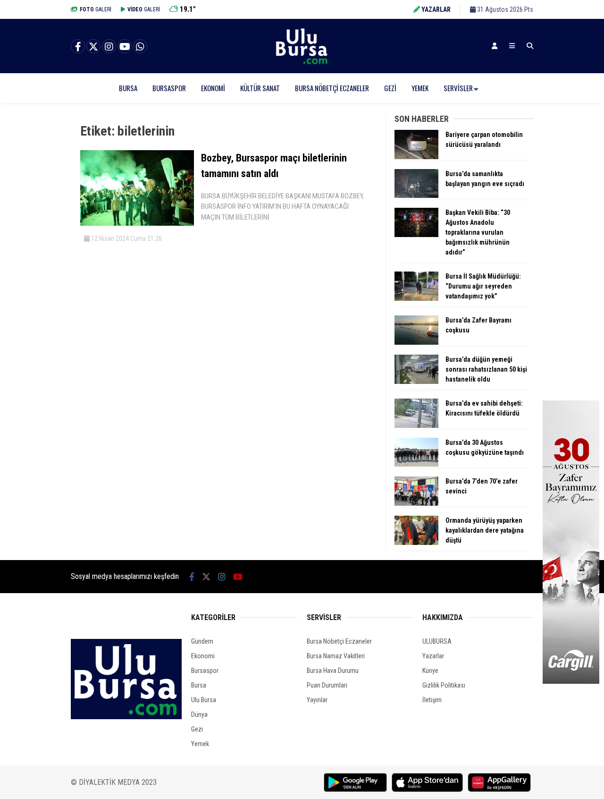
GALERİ (95, 9)
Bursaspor (169, 88)
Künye (430, 670)
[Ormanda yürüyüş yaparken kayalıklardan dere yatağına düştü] (416, 542)
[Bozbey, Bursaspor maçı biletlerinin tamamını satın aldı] (137, 223)
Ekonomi (213, 88)
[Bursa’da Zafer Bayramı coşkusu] (416, 342)
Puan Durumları (327, 685)
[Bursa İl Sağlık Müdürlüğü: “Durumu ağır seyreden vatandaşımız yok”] (416, 298)
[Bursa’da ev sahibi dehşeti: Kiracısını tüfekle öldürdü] (416, 425)
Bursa (128, 88)
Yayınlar (317, 700)
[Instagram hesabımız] (109, 47)
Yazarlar (433, 656)
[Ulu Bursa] (301, 64)
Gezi (390, 88)
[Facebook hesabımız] (77, 47)
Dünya (199, 714)
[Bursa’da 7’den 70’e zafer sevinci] (416, 503)
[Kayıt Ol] (494, 46)
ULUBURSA (437, 641)
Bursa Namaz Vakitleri (336, 656)
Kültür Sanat (260, 88)
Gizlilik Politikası (443, 685)
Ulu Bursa (203, 700)
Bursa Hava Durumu (333, 670)
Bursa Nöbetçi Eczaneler (332, 88)
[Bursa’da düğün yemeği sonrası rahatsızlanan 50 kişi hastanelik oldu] (416, 381)
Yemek (419, 88)
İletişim (432, 700)
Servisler (458, 88)
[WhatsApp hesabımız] (140, 47)
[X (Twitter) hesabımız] (93, 47)
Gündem (202, 641)
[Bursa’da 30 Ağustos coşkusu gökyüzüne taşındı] (416, 464)
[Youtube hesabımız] (124, 47)
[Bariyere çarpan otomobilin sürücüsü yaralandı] (416, 157)
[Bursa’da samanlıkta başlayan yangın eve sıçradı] (416, 195)
